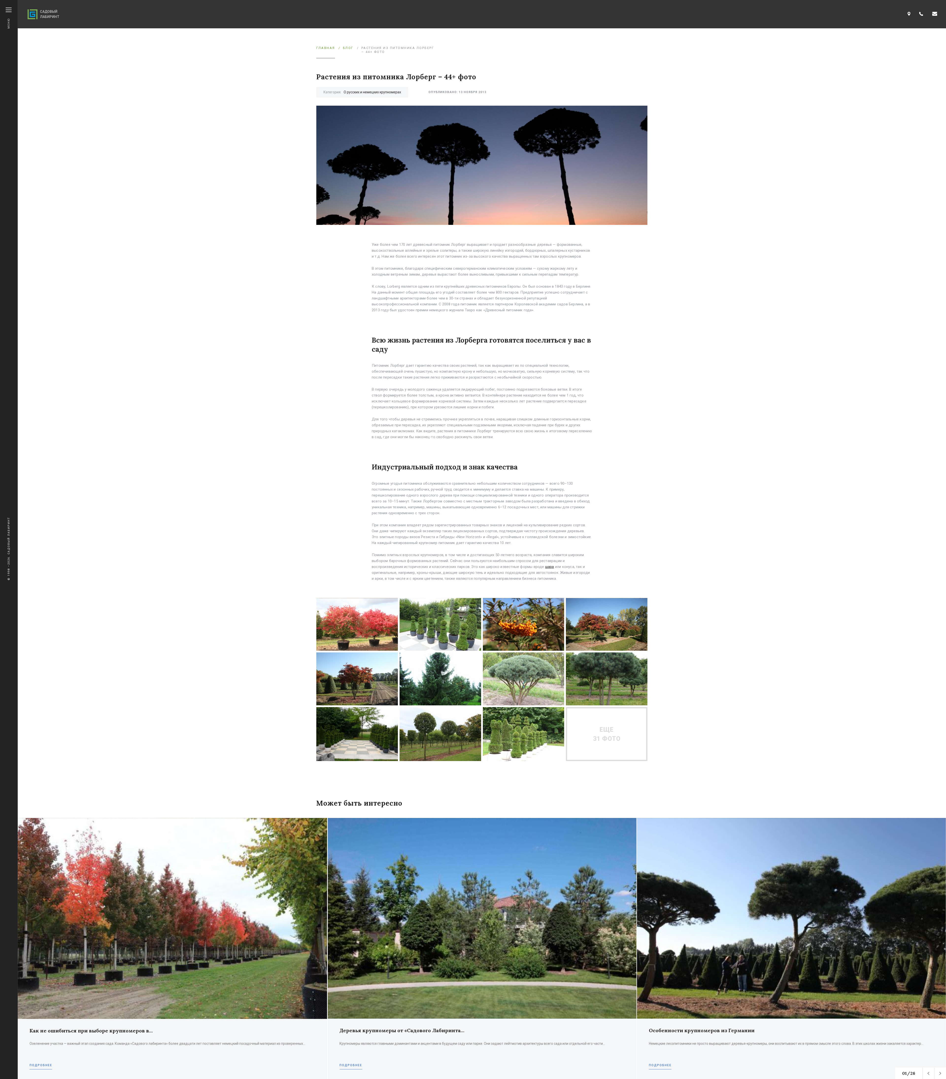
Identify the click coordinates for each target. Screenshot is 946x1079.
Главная (325, 48)
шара (549, 566)
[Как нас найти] (909, 14)
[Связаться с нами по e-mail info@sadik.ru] (934, 14)
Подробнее (41, 1065)
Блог (348, 48)
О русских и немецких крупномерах (372, 92)
